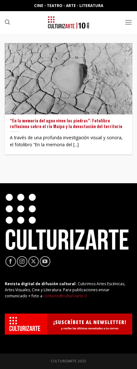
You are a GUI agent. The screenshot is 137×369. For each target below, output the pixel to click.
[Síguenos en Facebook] (10, 261)
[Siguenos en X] (33, 261)
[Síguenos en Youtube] (45, 261)
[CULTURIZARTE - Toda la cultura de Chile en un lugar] (68, 22)
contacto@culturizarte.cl (65, 296)
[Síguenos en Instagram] (22, 261)
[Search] (7, 22)
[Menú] (128, 22)
